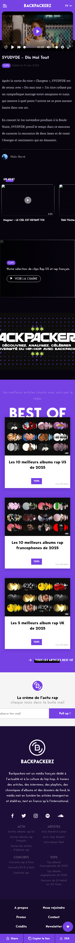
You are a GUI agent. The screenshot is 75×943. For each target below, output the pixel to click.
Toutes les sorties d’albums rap (21, 848)
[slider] (29, 47)
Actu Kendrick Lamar (54, 831)
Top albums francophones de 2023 (54, 864)
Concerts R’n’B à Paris (21, 867)
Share (14, 938)
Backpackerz (37, 5)
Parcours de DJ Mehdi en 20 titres (54, 882)
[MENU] (5, 5)
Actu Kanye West (54, 842)
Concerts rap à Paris (21, 862)
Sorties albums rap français (21, 839)
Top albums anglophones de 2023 (53, 873)
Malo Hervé (18, 157)
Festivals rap (21, 873)
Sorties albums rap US (21, 831)
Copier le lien (41, 938)
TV (66, 6)
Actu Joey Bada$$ (54, 837)
